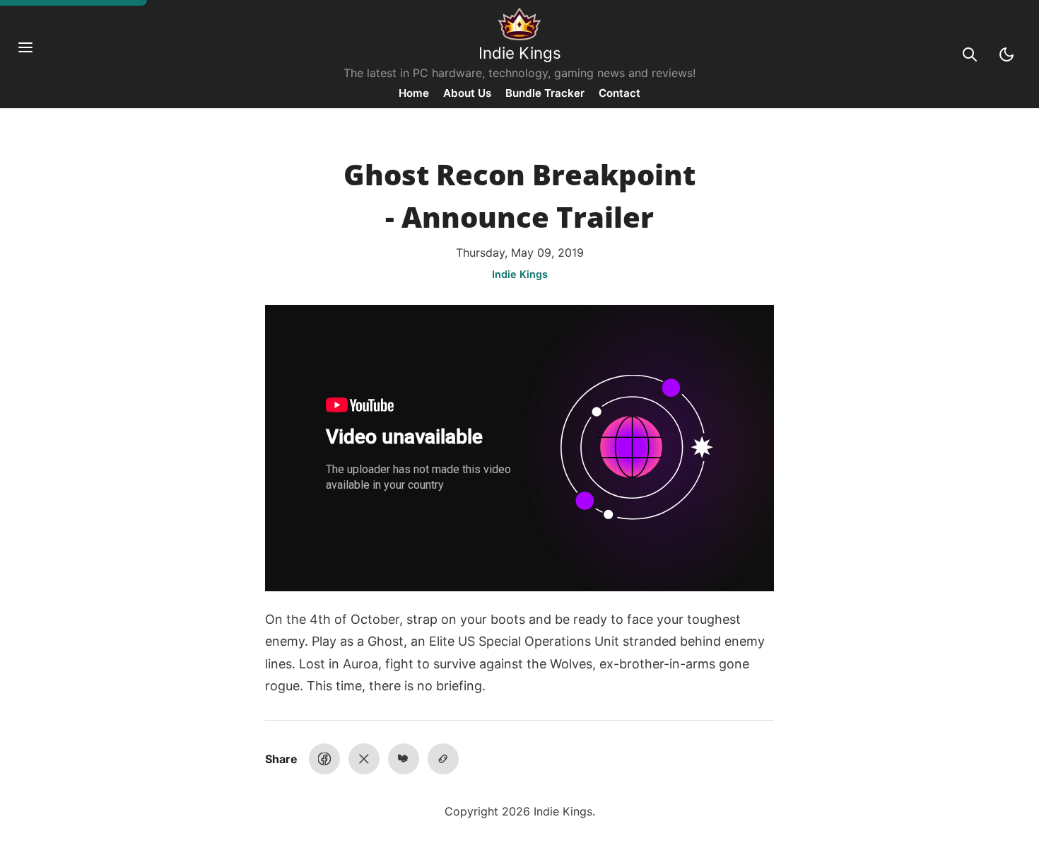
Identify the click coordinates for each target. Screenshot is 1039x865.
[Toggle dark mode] (1006, 54)
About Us (467, 93)
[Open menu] (32, 54)
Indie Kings (520, 52)
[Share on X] (364, 758)
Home (414, 93)
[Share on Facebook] (324, 758)
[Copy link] (443, 758)
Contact (619, 93)
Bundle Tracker (545, 93)
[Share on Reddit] (403, 758)
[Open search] (969, 54)
